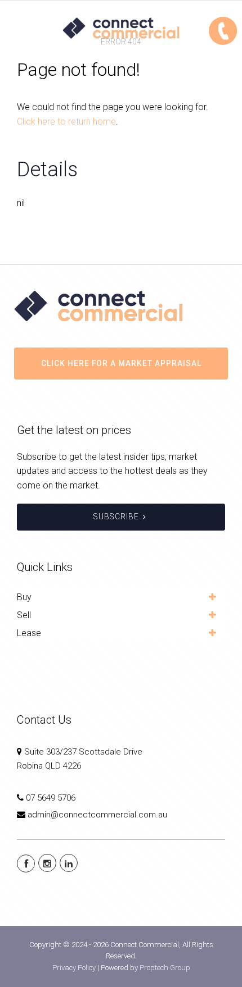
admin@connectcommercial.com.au (97, 815)
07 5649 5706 (50, 798)
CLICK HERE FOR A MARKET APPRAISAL (121, 363)
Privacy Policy (74, 967)
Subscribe (116, 516)
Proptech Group (165, 967)
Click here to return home (66, 121)
